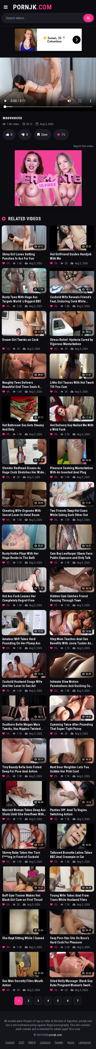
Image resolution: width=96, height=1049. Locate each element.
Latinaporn (85, 1042)
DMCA (31, 1042)
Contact (10, 1042)
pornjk (32, 7)
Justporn (45, 1042)
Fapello (59, 1042)
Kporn (70, 1042)
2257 (21, 1042)
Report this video (83, 146)
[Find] (88, 18)
